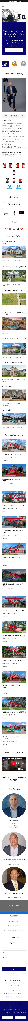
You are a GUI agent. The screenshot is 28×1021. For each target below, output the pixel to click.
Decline (7, 1017)
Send (14, 969)
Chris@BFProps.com (14, 827)
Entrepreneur (19, 152)
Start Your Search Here (14, 50)
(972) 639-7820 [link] (14, 25)
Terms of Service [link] (13, 975)
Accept (20, 1017)
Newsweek (18, 154)
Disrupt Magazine (11, 152)
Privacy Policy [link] (22, 973)
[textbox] (14, 947)
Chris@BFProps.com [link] (18, 997)
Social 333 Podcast (9, 156)
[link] (14, 34)
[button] (3, 6)
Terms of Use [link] (20, 930)
